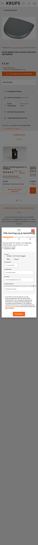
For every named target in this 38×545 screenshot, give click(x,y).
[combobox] (11, 265)
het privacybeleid (10, 306)
